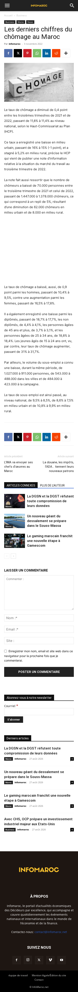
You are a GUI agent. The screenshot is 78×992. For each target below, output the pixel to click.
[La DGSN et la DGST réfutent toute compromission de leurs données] (14, 501)
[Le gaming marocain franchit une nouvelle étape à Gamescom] (14, 541)
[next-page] (13, 556)
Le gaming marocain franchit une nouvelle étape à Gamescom (50, 541)
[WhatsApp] (37, 53)
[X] (18, 53)
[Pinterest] (27, 53)
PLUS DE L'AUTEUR (52, 485)
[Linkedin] (46, 53)
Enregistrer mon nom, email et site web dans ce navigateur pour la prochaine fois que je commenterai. (38, 655)
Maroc (21, 21)
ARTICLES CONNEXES (21, 485)
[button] (7, 5)
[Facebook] (8, 53)
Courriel (11, 706)
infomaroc (15, 43)
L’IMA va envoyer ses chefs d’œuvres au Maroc (18, 466)
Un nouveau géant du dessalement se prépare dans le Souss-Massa (46, 521)
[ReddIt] (56, 53)
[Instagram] (28, 960)
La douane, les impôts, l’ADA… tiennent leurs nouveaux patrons (58, 466)
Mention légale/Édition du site (49, 975)
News (30, 21)
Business (21, 15)
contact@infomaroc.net (51, 932)
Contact (39, 979)
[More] (66, 53)
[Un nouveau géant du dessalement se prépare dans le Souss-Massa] (14, 521)
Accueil (8, 15)
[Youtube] (61, 960)
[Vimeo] (50, 960)
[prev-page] (6, 556)
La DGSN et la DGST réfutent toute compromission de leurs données (50, 501)
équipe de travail (18, 975)
